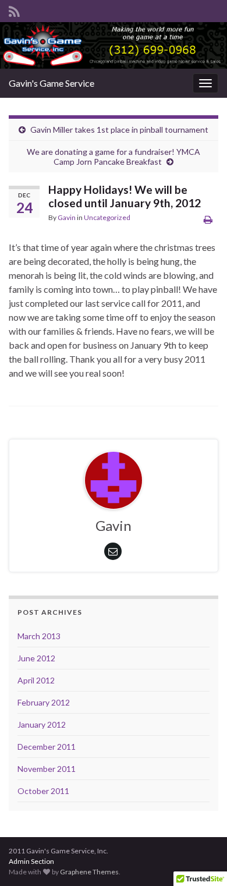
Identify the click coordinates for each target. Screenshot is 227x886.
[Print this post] (208, 219)
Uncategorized (107, 217)
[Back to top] (200, 859)
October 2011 (43, 791)
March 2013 (39, 636)
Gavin (67, 217)
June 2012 (36, 658)
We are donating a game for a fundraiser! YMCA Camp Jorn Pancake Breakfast (113, 156)
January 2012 (41, 724)
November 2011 (46, 769)
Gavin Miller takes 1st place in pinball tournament (119, 129)
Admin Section (31, 861)
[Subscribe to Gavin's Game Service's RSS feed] (14, 9)
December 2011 (46, 747)
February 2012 (43, 702)
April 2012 (36, 680)
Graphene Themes (89, 871)
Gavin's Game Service (51, 82)
